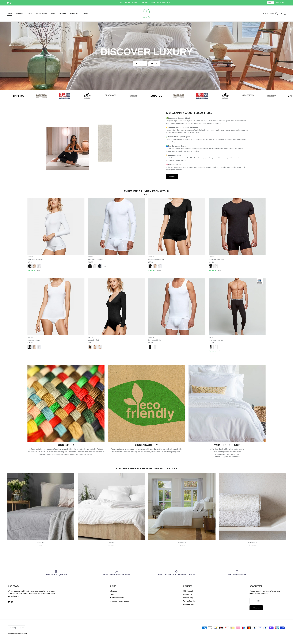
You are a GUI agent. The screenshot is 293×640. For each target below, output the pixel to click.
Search (112, 594)
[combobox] (270, 2)
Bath (30, 13)
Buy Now (172, 177)
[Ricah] (146, 13)
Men (53, 13)
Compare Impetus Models (119, 601)
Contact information (117, 598)
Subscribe (256, 608)
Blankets (154, 64)
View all (146, 194)
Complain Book (188, 604)
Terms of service (189, 601)
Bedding (19, 13)
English (269, 2)
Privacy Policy (188, 598)
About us (113, 591)
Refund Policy (188, 594)
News (85, 13)
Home (9, 13)
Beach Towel (41, 13)
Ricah (14, 633)
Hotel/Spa (74, 13)
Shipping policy (188, 591)
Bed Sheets (140, 64)
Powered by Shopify (21, 633)
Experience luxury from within (146, 191)
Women (62, 13)
